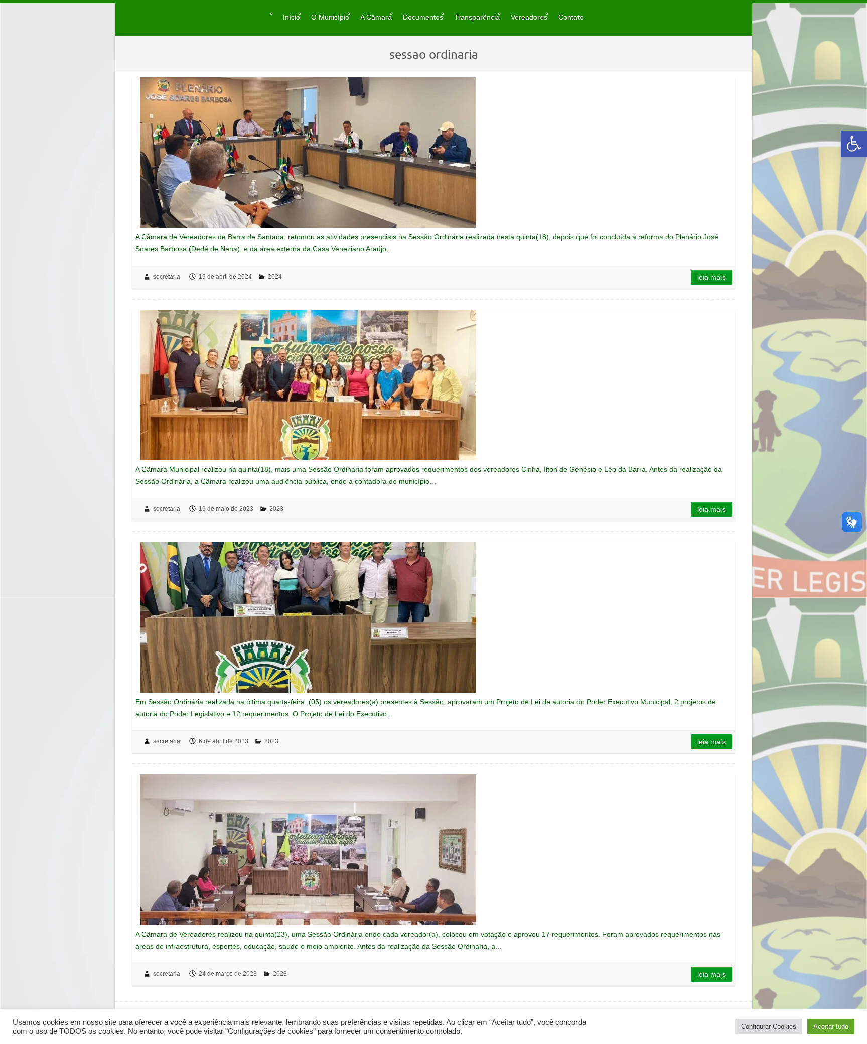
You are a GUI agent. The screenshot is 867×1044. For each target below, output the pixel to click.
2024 (275, 276)
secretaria (166, 276)
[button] (854, 143)
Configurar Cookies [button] (768, 1026)
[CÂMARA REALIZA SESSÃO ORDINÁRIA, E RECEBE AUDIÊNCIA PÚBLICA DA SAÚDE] (308, 849)
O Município (330, 17)
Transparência (477, 17)
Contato (571, 17)
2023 (276, 508)
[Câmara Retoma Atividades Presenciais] (308, 152)
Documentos (423, 17)
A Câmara (376, 17)
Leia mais (711, 277)
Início (291, 17)
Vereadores (529, 17)
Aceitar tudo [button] (830, 1026)
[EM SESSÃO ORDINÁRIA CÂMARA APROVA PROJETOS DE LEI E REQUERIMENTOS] (308, 617)
